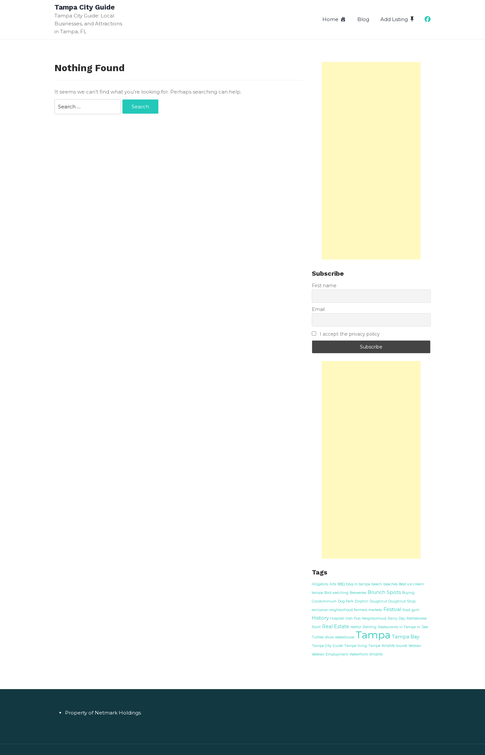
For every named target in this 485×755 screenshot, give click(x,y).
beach (377, 584)
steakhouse (344, 637)
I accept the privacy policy (349, 334)
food (406, 610)
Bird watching (336, 593)
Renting (369, 627)
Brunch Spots (384, 592)
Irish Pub (353, 618)
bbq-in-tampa (358, 584)
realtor (355, 627)
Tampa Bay (405, 637)
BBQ (341, 584)
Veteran (414, 646)
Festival (392, 609)
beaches (390, 584)
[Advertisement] (371, 161)
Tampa (373, 635)
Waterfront (358, 654)
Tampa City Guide (84, 7)
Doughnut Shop (402, 601)
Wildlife (376, 654)
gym (415, 610)
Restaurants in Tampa (397, 627)
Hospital (337, 618)
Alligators (320, 584)
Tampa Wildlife (381, 646)
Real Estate (335, 626)
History (320, 618)
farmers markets (368, 610)
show (329, 637)
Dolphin (361, 601)
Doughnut (378, 601)
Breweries (358, 593)
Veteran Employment (330, 654)
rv (418, 627)
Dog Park (345, 601)
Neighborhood (374, 618)
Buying (408, 593)
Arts (332, 584)
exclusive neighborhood (332, 610)
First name (324, 286)
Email (318, 309)
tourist (401, 646)
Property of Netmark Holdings (103, 713)
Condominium (324, 601)
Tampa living (355, 646)
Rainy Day (396, 618)
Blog (363, 19)
